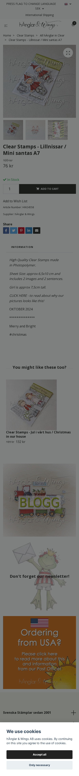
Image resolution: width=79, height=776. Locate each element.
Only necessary (39, 765)
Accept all (39, 754)
